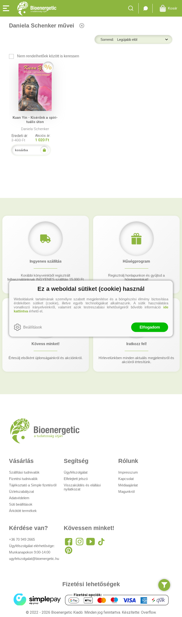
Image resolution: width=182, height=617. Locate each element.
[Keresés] (132, 8)
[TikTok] (101, 541)
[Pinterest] (68, 550)
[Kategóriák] (164, 585)
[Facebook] (68, 541)
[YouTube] (90, 541)
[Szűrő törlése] (81, 25)
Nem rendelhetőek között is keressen (47, 56)
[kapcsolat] (145, 8)
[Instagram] (79, 541)
